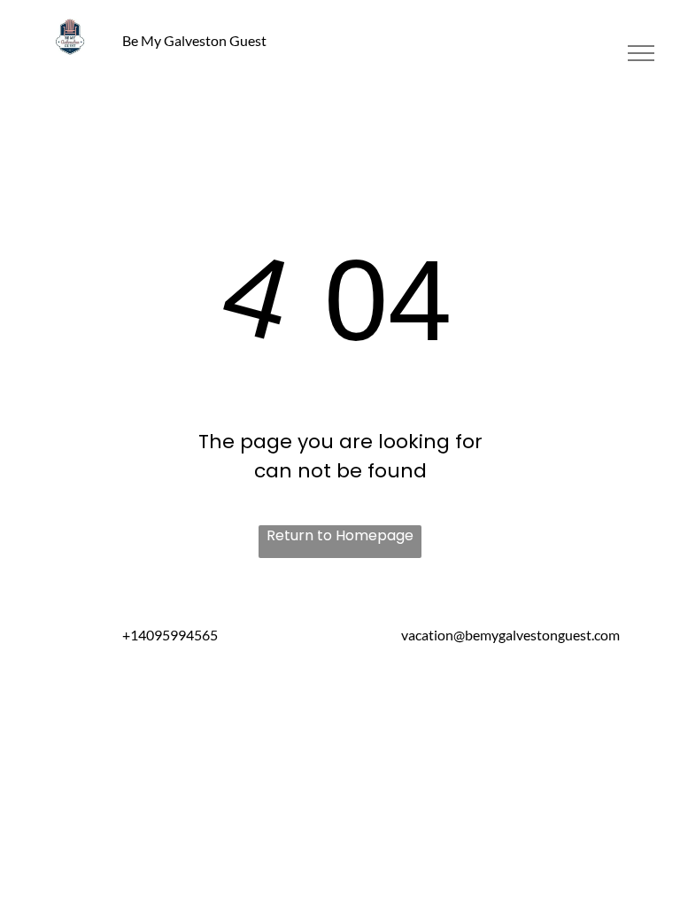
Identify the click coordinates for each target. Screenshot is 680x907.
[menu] (641, 53)
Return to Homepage (340, 535)
